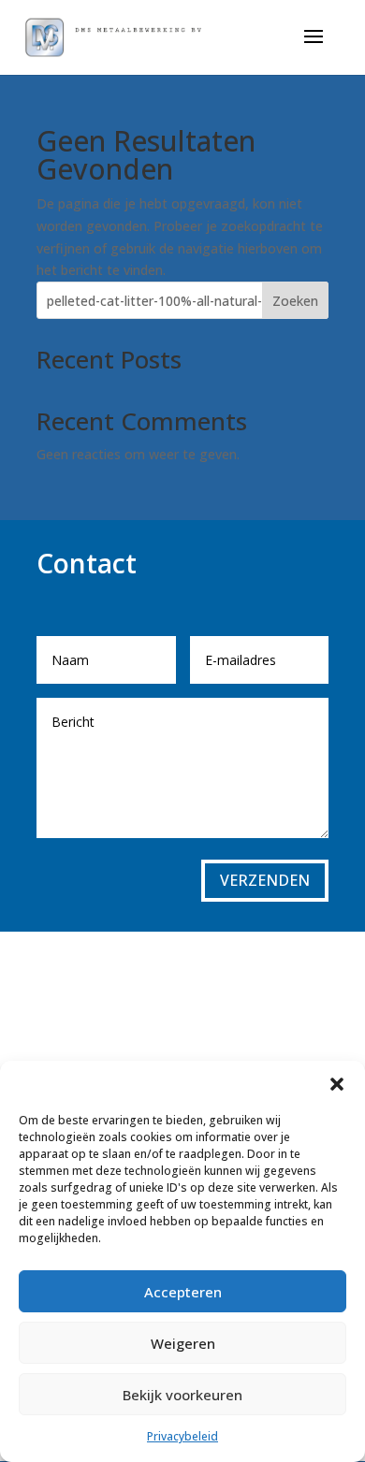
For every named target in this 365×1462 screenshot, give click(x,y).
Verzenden (265, 880)
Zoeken (295, 301)
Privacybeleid (182, 1436)
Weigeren (183, 1343)
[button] (337, 1084)
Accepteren (183, 1291)
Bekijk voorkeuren (182, 1394)
